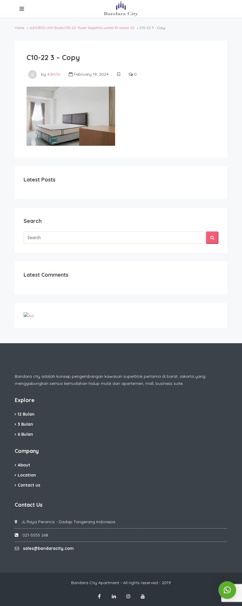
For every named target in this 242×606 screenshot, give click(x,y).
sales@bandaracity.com (48, 548)
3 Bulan (25, 424)
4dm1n (53, 74)
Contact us (29, 485)
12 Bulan (26, 414)
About (24, 465)
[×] (227, 590)
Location (27, 475)
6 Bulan (25, 434)
